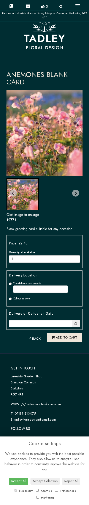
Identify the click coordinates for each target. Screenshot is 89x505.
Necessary (25, 491)
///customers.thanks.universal (41, 404)
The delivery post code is (27, 283)
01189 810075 (25, 413)
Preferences (67, 491)
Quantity (22, 252)
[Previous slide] (13, 193)
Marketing (47, 498)
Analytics (46, 491)
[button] (22, 194)
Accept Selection (45, 481)
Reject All (71, 481)
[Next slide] (75, 193)
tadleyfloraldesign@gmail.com (35, 419)
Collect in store (21, 299)
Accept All (18, 481)
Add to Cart (66, 337)
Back (36, 338)
